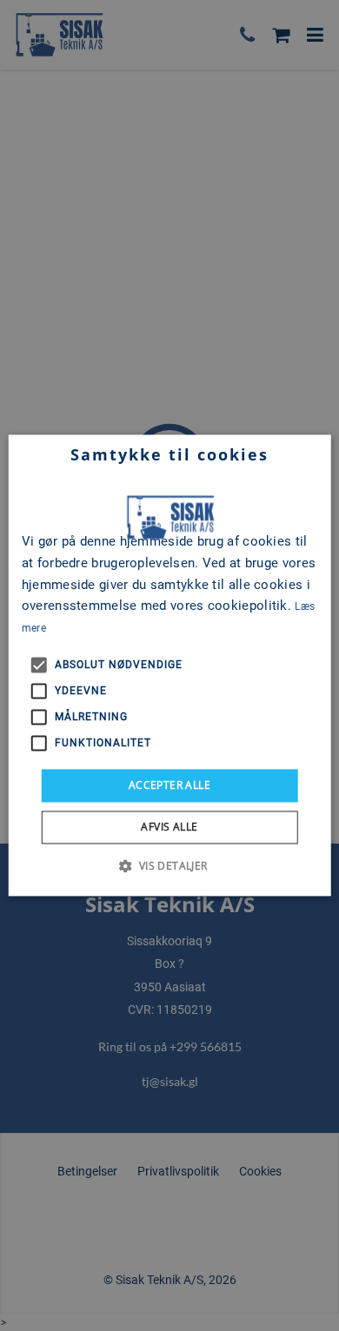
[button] (169, 866)
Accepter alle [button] (169, 785)
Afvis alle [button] (169, 827)
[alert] (169, 665)
